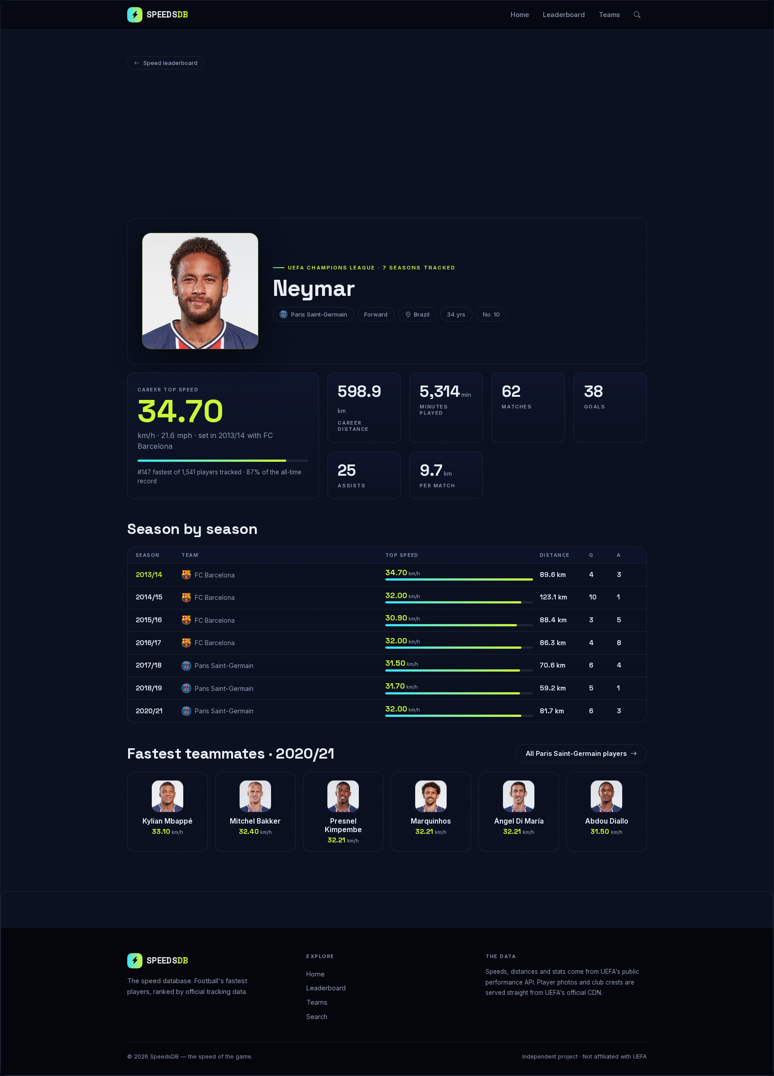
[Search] (637, 15)
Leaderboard (564, 15)
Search (316, 1016)
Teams (609, 15)
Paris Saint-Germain (319, 314)
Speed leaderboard (170, 62)
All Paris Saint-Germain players (576, 753)
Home (520, 15)
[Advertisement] (387, 145)
